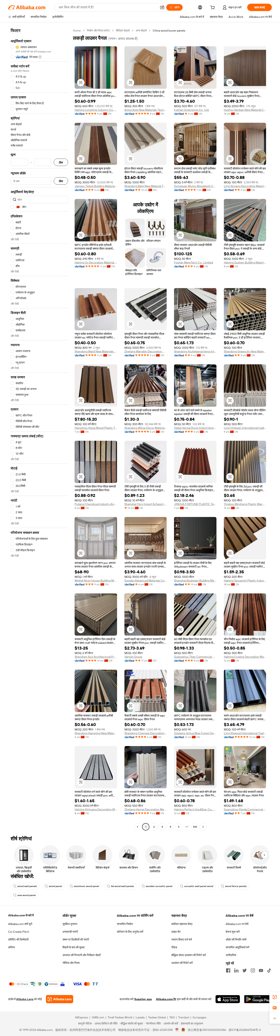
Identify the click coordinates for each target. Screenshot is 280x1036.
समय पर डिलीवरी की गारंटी (76, 939)
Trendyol (183, 1017)
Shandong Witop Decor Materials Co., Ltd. (145, 427)
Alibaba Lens (24, 999)
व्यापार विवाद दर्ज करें (181, 939)
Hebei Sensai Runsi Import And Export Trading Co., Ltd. (195, 427)
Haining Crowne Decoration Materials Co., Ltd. (245, 656)
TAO (172, 1017)
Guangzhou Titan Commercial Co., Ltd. (195, 656)
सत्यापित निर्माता (125, 924)
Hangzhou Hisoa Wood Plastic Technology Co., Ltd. (96, 427)
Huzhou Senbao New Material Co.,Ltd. (245, 109)
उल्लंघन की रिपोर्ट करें (182, 962)
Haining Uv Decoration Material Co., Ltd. (96, 262)
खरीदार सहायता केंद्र (181, 924)
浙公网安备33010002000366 (207, 1029)
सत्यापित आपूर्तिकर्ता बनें (237, 947)
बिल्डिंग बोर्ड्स (123, 30)
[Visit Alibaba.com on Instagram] (252, 970)
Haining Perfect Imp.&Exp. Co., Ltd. (195, 809)
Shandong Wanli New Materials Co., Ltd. (96, 351)
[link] (274, 997)
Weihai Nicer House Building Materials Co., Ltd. (96, 580)
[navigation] (39, 429)
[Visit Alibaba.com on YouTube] (260, 970)
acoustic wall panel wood (198, 886)
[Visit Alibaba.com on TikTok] (269, 970)
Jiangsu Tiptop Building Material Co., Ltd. (96, 186)
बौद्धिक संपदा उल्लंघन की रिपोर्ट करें (188, 955)
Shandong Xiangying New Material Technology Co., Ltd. (96, 733)
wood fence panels (236, 886)
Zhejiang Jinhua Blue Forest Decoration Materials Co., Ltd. (195, 733)
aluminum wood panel (86, 886)
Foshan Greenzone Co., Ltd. (191, 109)
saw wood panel (26, 895)
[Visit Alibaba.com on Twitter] (244, 970)
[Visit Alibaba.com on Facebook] (228, 970)
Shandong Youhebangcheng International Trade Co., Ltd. (195, 351)
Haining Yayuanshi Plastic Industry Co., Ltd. (245, 580)
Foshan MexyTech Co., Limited (193, 262)
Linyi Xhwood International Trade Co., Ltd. (245, 733)
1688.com (98, 1017)
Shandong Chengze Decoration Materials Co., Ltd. (145, 733)
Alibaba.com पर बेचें (237, 924)
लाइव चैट (176, 931)
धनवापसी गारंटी (70, 931)
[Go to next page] (203, 826)
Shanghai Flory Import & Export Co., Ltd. (145, 504)
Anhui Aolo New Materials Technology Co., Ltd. (145, 109)
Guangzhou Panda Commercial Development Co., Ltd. (245, 809)
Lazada (140, 1017)
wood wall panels (27, 886)
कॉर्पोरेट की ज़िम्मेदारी (18, 939)
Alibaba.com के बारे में (21, 915)
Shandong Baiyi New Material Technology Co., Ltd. (145, 186)
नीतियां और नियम (71, 962)
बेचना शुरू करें (233, 931)
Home (77, 30)
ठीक (61, 162)
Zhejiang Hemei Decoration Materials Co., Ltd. (145, 809)
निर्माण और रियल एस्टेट (98, 30)
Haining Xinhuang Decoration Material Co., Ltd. (96, 809)
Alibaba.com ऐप (166, 999)
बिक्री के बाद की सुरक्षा (74, 947)
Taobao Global (157, 1017)
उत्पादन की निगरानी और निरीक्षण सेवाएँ (81, 955)
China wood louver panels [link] (169, 30)
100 (195, 826)
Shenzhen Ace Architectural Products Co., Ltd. (96, 656)
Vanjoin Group (133, 656)
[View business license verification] (177, 1030)
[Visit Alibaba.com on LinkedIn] (236, 970)
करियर (11, 947)
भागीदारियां (231, 955)
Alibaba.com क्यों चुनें (20, 924)
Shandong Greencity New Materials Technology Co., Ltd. (245, 351)
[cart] (213, 8)
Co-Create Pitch (18, 931)
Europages (199, 1017)
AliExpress (81, 1017)
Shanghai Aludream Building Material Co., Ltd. (195, 580)
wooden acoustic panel (159, 886)
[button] (162, 7)
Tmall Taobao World (120, 1017)
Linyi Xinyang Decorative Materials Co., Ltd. (245, 186)
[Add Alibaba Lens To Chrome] (59, 999)
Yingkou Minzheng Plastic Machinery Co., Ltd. (245, 504)
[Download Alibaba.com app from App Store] (227, 999)
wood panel (55, 886)
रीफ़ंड (174, 947)
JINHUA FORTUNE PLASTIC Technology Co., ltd (195, 504)
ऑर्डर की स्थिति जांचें (236, 939)
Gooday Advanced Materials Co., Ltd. (145, 580)
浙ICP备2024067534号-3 (245, 1029)
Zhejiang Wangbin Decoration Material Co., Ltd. (145, 351)
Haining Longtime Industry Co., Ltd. (96, 109)
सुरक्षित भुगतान (70, 924)
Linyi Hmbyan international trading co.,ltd (245, 427)
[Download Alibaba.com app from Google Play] (258, 999)
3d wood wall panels (122, 886)
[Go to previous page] (137, 826)
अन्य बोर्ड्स (141, 30)
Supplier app (143, 999)
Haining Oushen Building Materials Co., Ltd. (245, 262)
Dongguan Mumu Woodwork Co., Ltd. (195, 186)
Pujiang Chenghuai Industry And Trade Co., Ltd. (96, 504)
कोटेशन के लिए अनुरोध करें (130, 931)
